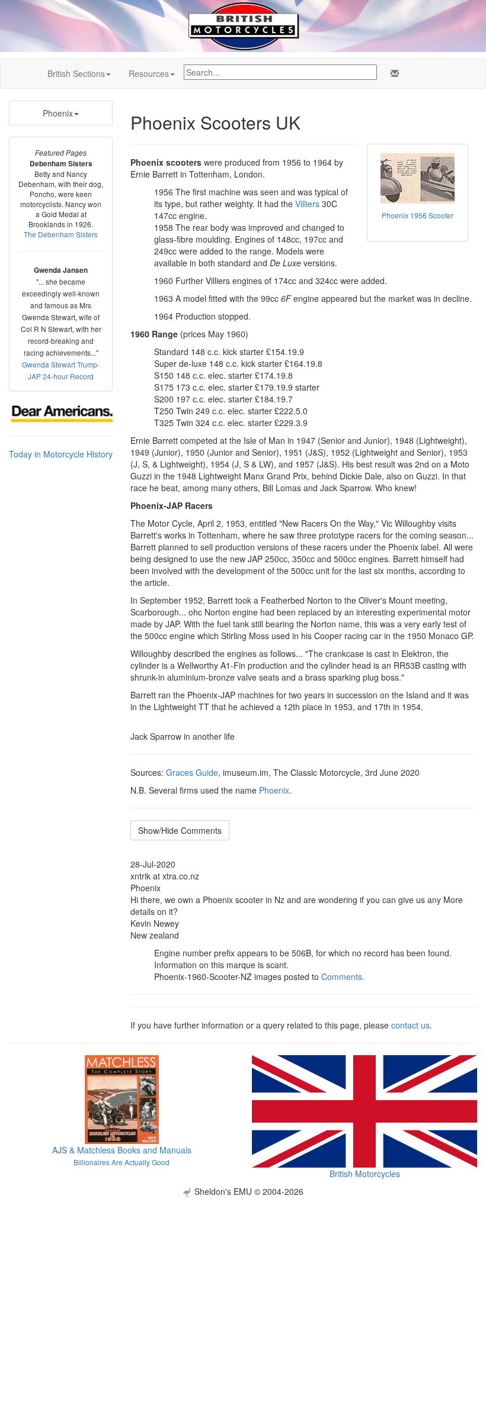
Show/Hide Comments (180, 830)
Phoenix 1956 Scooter (417, 215)
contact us (410, 1025)
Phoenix (58, 113)
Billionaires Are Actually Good (121, 1162)
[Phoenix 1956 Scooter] (417, 178)
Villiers (307, 203)
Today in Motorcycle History (61, 454)
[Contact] (392, 73)
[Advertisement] (243, 1280)
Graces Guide (192, 772)
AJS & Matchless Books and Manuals (121, 1150)
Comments (341, 976)
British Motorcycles (365, 1173)
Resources (149, 73)
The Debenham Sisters (61, 234)
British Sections (76, 73)
